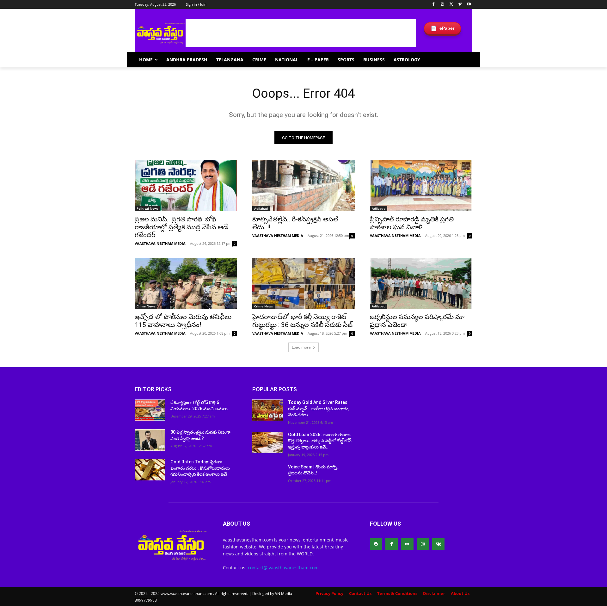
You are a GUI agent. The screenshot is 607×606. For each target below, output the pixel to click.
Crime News (146, 306)
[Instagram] (442, 4)
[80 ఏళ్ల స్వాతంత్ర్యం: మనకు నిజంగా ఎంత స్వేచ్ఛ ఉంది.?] (150, 440)
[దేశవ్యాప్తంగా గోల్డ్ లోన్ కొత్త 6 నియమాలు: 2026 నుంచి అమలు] (150, 410)
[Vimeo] (459, 4)
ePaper (442, 28)
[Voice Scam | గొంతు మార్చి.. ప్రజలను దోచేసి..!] (267, 474)
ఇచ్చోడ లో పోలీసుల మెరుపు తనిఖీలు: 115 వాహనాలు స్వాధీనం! (184, 321)
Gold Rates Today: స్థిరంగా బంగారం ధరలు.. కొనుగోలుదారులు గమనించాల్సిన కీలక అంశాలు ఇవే (200, 468)
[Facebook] (433, 4)
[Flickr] (407, 544)
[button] (464, 59)
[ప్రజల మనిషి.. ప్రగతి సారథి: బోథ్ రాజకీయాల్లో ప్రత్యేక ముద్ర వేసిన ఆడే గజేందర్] (186, 185)
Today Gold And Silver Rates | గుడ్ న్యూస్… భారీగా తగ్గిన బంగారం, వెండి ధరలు (319, 408)
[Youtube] (468, 4)
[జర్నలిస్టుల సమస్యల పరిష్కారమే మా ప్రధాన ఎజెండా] (421, 283)
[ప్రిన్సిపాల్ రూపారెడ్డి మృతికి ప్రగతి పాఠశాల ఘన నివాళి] (421, 185)
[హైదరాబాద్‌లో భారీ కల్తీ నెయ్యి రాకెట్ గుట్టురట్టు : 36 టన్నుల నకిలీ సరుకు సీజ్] (303, 283)
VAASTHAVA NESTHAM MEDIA (160, 243)
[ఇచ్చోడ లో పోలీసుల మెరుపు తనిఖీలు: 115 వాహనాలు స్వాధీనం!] (186, 283)
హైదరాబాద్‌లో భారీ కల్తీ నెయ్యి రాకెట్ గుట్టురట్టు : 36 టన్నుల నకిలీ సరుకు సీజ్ (302, 321)
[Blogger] (376, 544)
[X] (451, 4)
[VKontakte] (438, 544)
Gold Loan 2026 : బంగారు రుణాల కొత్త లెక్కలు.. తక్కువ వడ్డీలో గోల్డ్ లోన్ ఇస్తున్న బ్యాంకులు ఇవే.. (320, 440)
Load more (301, 347)
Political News (147, 208)
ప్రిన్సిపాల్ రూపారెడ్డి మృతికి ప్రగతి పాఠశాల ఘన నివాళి (412, 223)
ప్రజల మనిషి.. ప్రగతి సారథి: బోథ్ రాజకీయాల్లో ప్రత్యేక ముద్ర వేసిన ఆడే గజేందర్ (181, 227)
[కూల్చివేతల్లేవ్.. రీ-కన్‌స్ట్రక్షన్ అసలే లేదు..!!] (303, 185)
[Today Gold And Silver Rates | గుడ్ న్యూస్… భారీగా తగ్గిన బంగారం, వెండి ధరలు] (267, 410)
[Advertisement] (301, 33)
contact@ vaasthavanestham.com (283, 568)
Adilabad (261, 208)
